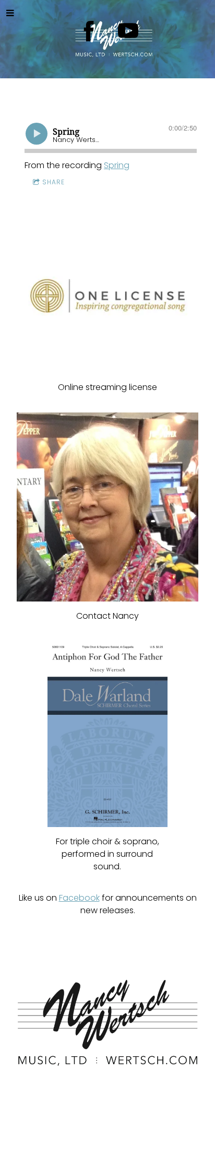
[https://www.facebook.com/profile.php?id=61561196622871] (89, 31)
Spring (116, 165)
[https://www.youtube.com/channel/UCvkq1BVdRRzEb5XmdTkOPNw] (128, 31)
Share (53, 182)
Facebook (79, 898)
